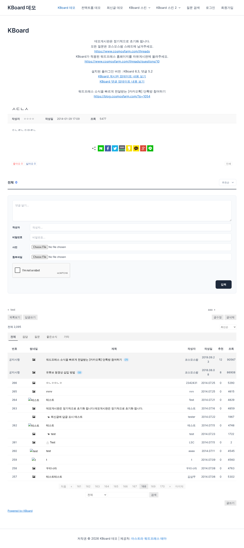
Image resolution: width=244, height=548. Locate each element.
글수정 (218, 317)
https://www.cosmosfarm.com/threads (122, 51)
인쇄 (228, 163)
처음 (63, 486)
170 (162, 486)
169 (153, 486)
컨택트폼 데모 (91, 8)
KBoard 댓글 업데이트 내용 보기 (122, 81)
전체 (13, 336)
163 (97, 486)
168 (143, 486)
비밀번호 (17, 237)
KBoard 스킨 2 (166, 8)
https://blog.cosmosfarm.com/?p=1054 (122, 96)
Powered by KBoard (20, 510)
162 (88, 486)
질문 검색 (193, 8)
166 (125, 486)
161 (79, 486)
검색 (154, 494)
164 (106, 486)
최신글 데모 (115, 8)
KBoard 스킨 (138, 8)
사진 (14, 247)
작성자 (16, 227)
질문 (37, 336)
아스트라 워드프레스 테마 (149, 538)
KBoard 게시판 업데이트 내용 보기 (122, 76)
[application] (148, 7)
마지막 (179, 486)
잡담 (25, 336)
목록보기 (15, 317)
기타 (66, 336)
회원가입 (227, 8)
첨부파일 (17, 257)
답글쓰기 (30, 317)
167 (134, 486)
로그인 (210, 8)
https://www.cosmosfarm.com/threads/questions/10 (122, 61)
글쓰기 (230, 503)
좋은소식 (52, 336)
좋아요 (18, 163)
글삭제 (230, 317)
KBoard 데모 (22, 7)
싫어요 (31, 163)
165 (116, 486)
